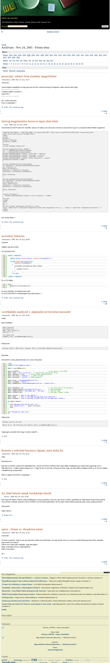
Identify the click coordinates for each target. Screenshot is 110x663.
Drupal (57, 660)
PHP (5, 436)
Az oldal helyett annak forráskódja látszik (26, 493)
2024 (9, 57)
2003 (19, 55)
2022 (105, 55)
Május (26, 60)
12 (32, 64)
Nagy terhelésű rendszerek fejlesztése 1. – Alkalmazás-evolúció (55, 644)
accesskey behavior (13, 236)
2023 (4, 57)
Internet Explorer (103, 660)
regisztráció (14, 18)
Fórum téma (21, 71)
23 (63, 64)
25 (68, 64)
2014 (69, 55)
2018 (87, 55)
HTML (82, 660)
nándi (6, 125)
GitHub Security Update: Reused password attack (18, 594)
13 (35, 64)
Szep (40, 60)
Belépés (4, 18)
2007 (37, 55)
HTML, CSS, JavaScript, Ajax (14, 107)
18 (49, 64)
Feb (14, 60)
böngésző (26, 660)
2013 (64, 55)
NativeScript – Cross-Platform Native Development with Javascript (24, 591)
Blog (3, 22)
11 (30, 64)
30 (82, 64)
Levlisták (27, 22)
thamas (6, 496)
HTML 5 (88, 660)
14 (38, 64)
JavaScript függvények (55, 650)
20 (55, 64)
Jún (30, 60)
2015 (73, 55)
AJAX (4, 660)
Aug (36, 60)
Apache (10, 660)
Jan (10, 60)
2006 (33, 55)
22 (60, 64)
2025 (13, 57)
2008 (42, 55)
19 (52, 64)
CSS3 (40, 660)
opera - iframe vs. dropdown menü (22, 529)
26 (71, 64)
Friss (48, 22)
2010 (51, 55)
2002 (15, 55)
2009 (46, 55)
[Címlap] (9, 6)
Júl (33, 60)
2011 (55, 55)
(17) (106, 594)
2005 (29, 55)
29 (79, 64)
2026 (18, 57)
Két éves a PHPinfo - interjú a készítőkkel (55, 634)
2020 (96, 55)
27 (74, 64)
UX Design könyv (7, 597)
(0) (101, 578)
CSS (34, 659)
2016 (78, 55)
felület (63, 660)
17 (46, 64)
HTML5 (94, 660)
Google (76, 660)
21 (57, 64)
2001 (11, 55)
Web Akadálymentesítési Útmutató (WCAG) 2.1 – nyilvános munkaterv (25, 578)
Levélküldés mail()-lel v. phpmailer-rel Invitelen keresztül (36, 312)
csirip (105, 111)
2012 (60, 55)
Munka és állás (35, 22)
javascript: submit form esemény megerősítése (29, 76)
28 (77, 64)
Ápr (21, 60)
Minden (5, 55)
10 (27, 64)
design (46, 660)
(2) (89, 581)
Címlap (4, 45)
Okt (44, 60)
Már (17, 60)
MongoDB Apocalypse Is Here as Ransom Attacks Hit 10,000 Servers (24, 581)
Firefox (69, 660)
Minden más (8, 515)
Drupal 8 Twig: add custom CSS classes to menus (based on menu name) (26, 604)
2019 (91, 55)
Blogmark (12, 71)
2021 (100, 55)
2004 (24, 55)
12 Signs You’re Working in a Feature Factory (17, 584)
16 (43, 64)
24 (66, 64)
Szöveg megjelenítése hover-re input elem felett (30, 121)
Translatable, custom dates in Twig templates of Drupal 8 (21, 588)
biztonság (18, 660)
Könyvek (44, 22)
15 (41, 64)
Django (51, 660)
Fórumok (21, 22)
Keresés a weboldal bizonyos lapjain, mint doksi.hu (32, 450)
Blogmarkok (9, 22)
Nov (48, 60)
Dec (51, 60)
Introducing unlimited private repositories (16, 601)
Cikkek (16, 22)
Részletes (5, 26)
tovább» (4, 609)
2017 (82, 55)
